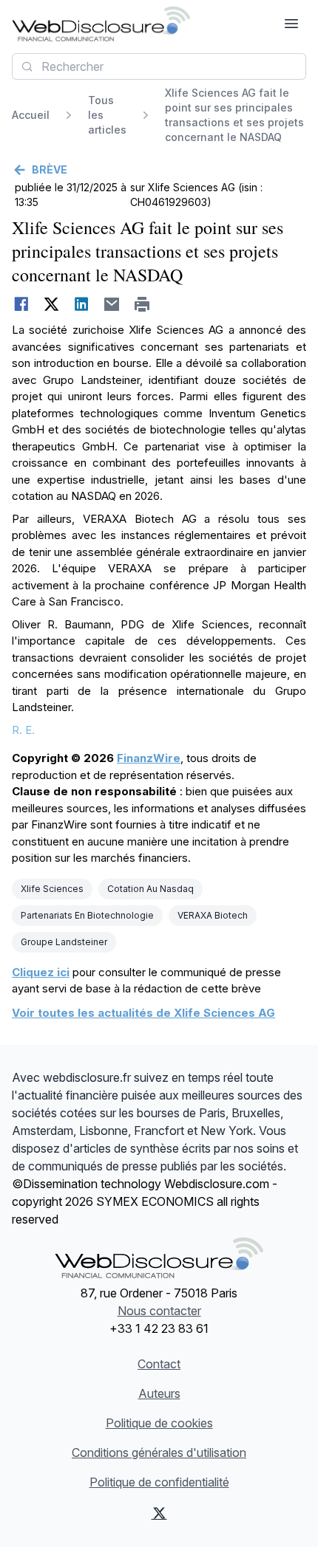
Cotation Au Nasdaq (150, 888)
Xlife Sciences (52, 888)
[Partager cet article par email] (112, 304)
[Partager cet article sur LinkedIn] (81, 304)
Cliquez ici (41, 972)
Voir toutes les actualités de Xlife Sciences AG (143, 1013)
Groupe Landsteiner (64, 941)
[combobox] (159, 66)
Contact (159, 1363)
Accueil (31, 115)
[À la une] (101, 23)
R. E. (23, 730)
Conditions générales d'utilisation (159, 1452)
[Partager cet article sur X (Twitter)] (51, 304)
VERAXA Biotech (212, 915)
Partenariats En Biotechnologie (87, 915)
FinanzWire (148, 758)
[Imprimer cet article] (142, 304)
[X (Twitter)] (159, 1513)
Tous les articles (107, 115)
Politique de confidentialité (159, 1482)
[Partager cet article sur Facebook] (21, 304)
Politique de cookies (159, 1423)
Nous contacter (159, 1310)
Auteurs (159, 1393)
